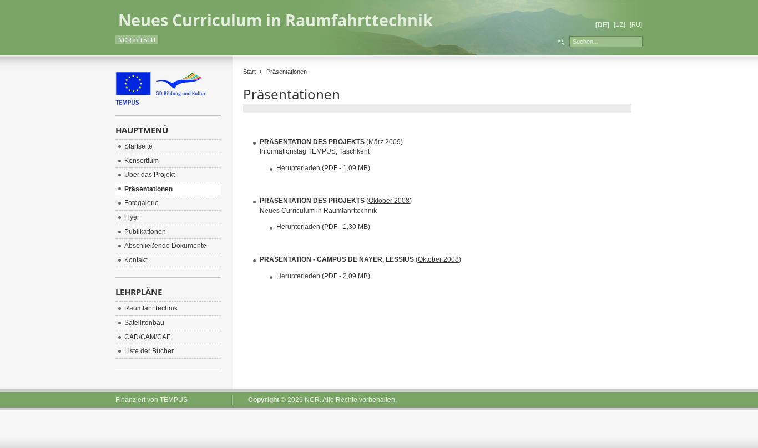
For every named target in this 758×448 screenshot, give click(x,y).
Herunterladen (298, 168)
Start (249, 71)
